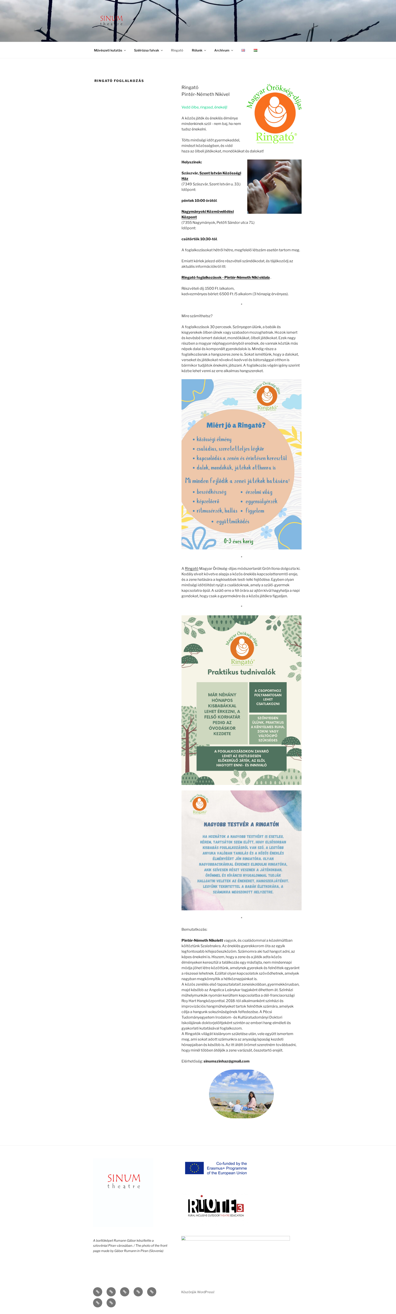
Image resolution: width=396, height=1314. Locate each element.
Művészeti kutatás (108, 50)
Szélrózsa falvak (146, 50)
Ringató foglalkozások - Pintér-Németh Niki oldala (226, 277)
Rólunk (197, 50)
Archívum (221, 50)
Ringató (177, 50)
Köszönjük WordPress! (197, 1292)
